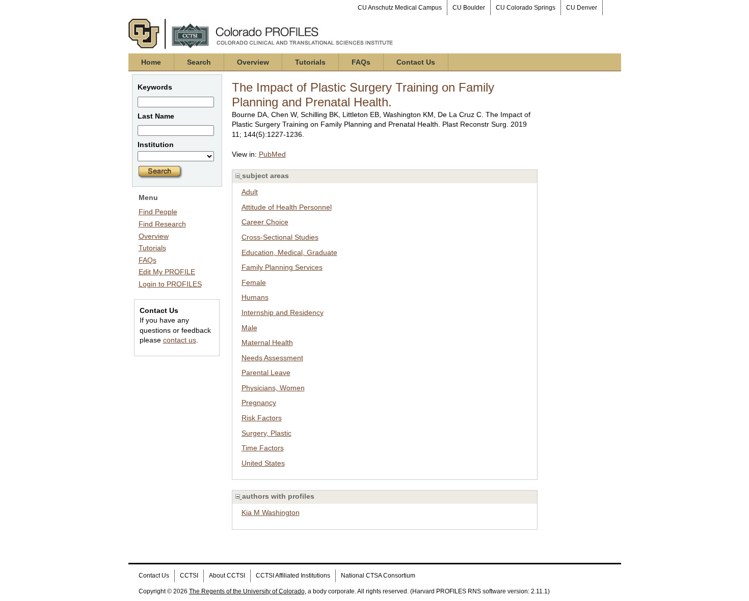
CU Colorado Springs (525, 7)
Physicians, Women (273, 388)
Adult (250, 192)
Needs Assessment (272, 358)
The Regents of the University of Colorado (247, 591)
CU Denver (581, 7)
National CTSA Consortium (378, 575)
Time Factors (263, 448)
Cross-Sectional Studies (280, 237)
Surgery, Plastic (266, 433)
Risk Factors (262, 418)
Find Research (162, 224)
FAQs (361, 62)
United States (263, 463)
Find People (158, 212)
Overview (253, 62)
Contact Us (415, 62)
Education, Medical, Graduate (289, 252)
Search (199, 62)
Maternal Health (267, 342)
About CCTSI (227, 575)
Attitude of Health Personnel (287, 207)
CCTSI (189, 575)
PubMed (272, 154)
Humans (255, 297)
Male (249, 328)
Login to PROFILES (170, 284)
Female (254, 282)
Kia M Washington (271, 512)
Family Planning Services (282, 267)
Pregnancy (259, 402)
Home (151, 62)
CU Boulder (468, 7)
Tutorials (310, 62)
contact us (179, 340)
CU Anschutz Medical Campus (400, 7)
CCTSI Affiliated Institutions (293, 575)
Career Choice (265, 222)
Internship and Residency (283, 312)
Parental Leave (266, 372)
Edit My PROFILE (167, 272)
